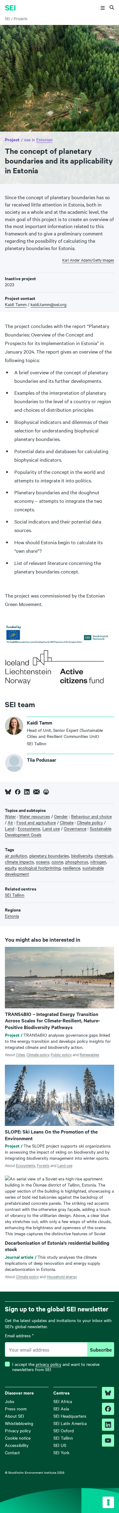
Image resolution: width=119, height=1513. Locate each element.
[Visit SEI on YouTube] (108, 1440)
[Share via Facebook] (17, 792)
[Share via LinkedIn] (27, 792)
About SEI (14, 1416)
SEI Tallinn (63, 1438)
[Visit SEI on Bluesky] (108, 1393)
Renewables (89, 1054)
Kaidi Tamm (16, 304)
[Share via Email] (36, 792)
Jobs (9, 1401)
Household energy (62, 1276)
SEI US (59, 1445)
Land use (64, 1165)
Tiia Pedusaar (41, 759)
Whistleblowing (19, 1423)
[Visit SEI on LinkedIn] (108, 1425)
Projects (20, 18)
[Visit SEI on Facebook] (108, 1409)
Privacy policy (18, 1430)
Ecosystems (25, 1165)
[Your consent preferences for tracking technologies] (108, 1502)
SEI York (61, 1452)
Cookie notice (18, 1438)
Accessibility (16, 1445)
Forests (43, 1165)
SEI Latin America (70, 1423)
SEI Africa (62, 1401)
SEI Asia (61, 1408)
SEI (7, 18)
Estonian (44, 139)
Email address (19, 1335)
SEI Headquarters (69, 1416)
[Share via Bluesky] (8, 792)
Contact (12, 1452)
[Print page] (46, 792)
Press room (16, 1408)
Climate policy (38, 1054)
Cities (20, 1054)
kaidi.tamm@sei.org (49, 304)
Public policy (61, 1054)
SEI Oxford (63, 1430)
